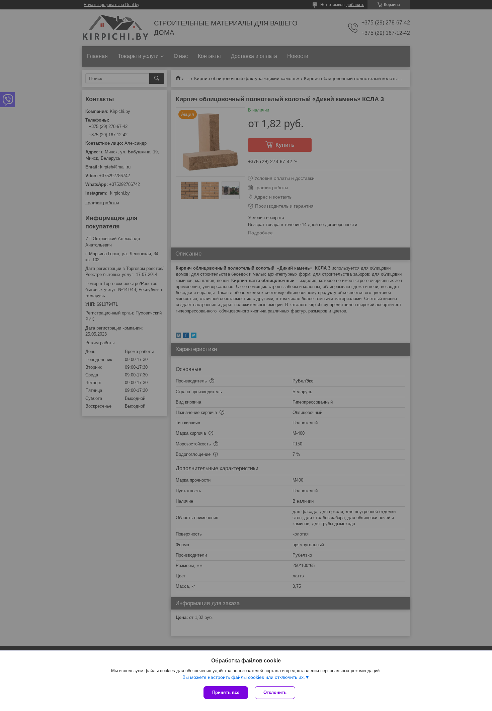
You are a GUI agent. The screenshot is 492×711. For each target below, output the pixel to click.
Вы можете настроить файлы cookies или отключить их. (243, 677)
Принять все (225, 692)
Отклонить (274, 692)
